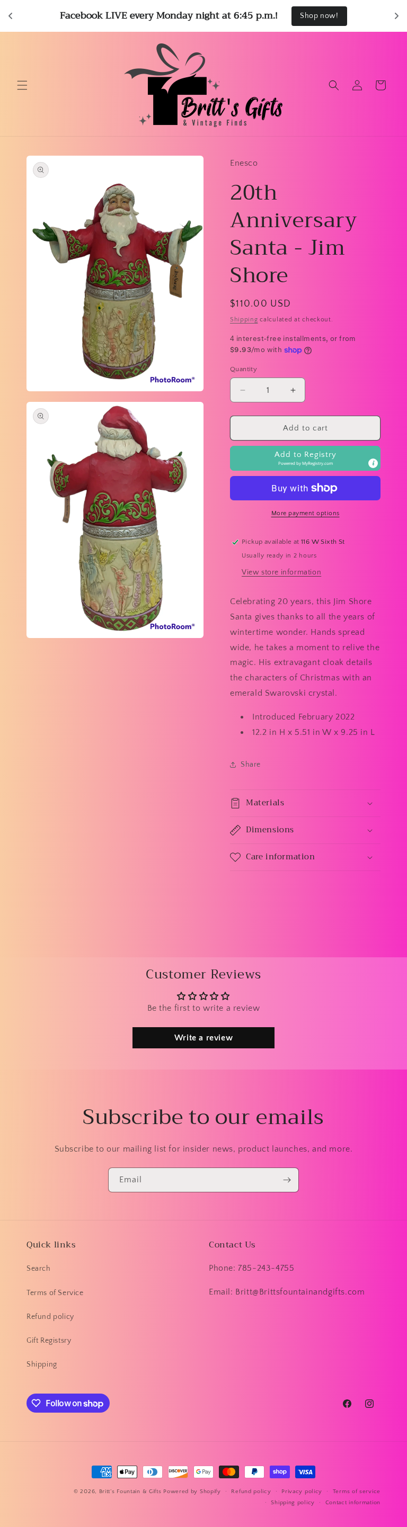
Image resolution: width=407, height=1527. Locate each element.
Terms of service (357, 1491)
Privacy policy (301, 1491)
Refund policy (50, 1317)
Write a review (203, 1038)
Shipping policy (293, 1502)
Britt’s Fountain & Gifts (130, 1491)
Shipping (244, 319)
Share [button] (251, 764)
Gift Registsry (48, 1340)
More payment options (305, 513)
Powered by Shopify (192, 1491)
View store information (281, 572)
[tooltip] (373, 463)
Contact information (353, 1502)
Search (38, 1268)
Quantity (243, 369)
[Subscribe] (286, 1179)
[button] (22, 85)
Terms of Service (55, 1293)
